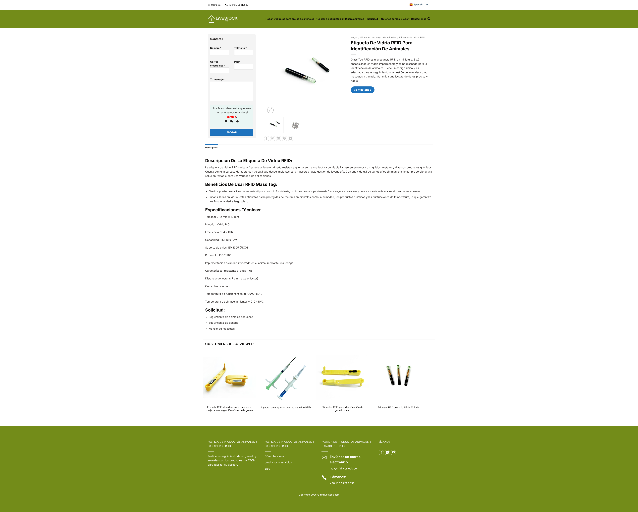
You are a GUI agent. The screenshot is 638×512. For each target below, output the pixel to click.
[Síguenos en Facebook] (381, 452)
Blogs (404, 18)
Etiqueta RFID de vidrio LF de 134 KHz (399, 407)
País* (237, 61)
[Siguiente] (340, 74)
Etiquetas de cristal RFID (412, 37)
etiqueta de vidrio (265, 191)
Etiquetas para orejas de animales (294, 18)
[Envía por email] (278, 138)
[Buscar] (428, 18)
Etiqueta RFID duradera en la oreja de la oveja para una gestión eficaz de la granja (229, 409)
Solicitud (372, 18)
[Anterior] (272, 74)
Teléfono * (240, 48)
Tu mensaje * (217, 79)
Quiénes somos (390, 18)
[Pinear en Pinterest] (284, 138)
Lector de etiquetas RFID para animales (341, 18)
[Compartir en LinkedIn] (290, 138)
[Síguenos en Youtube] (393, 452)
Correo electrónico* (217, 63)
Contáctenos (418, 18)
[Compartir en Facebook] (266, 138)
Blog (267, 468)
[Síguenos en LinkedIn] (387, 452)
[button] (270, 110)
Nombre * (215, 48)
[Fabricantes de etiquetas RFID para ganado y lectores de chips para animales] (223, 19)
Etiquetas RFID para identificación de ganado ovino (342, 409)
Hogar (269, 18)
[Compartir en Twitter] (272, 138)
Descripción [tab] (211, 147)
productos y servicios (278, 462)
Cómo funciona (274, 456)
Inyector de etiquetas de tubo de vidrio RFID (286, 407)
